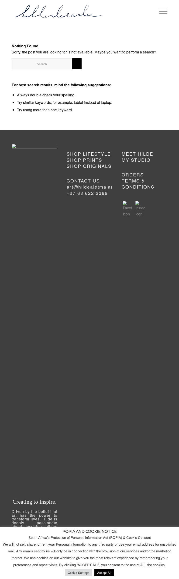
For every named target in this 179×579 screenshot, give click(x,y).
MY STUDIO (136, 160)
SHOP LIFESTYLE (89, 154)
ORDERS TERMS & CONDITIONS (138, 180)
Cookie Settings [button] (78, 572)
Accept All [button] (104, 572)
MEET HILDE (137, 154)
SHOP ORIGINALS (89, 166)
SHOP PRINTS (84, 160)
